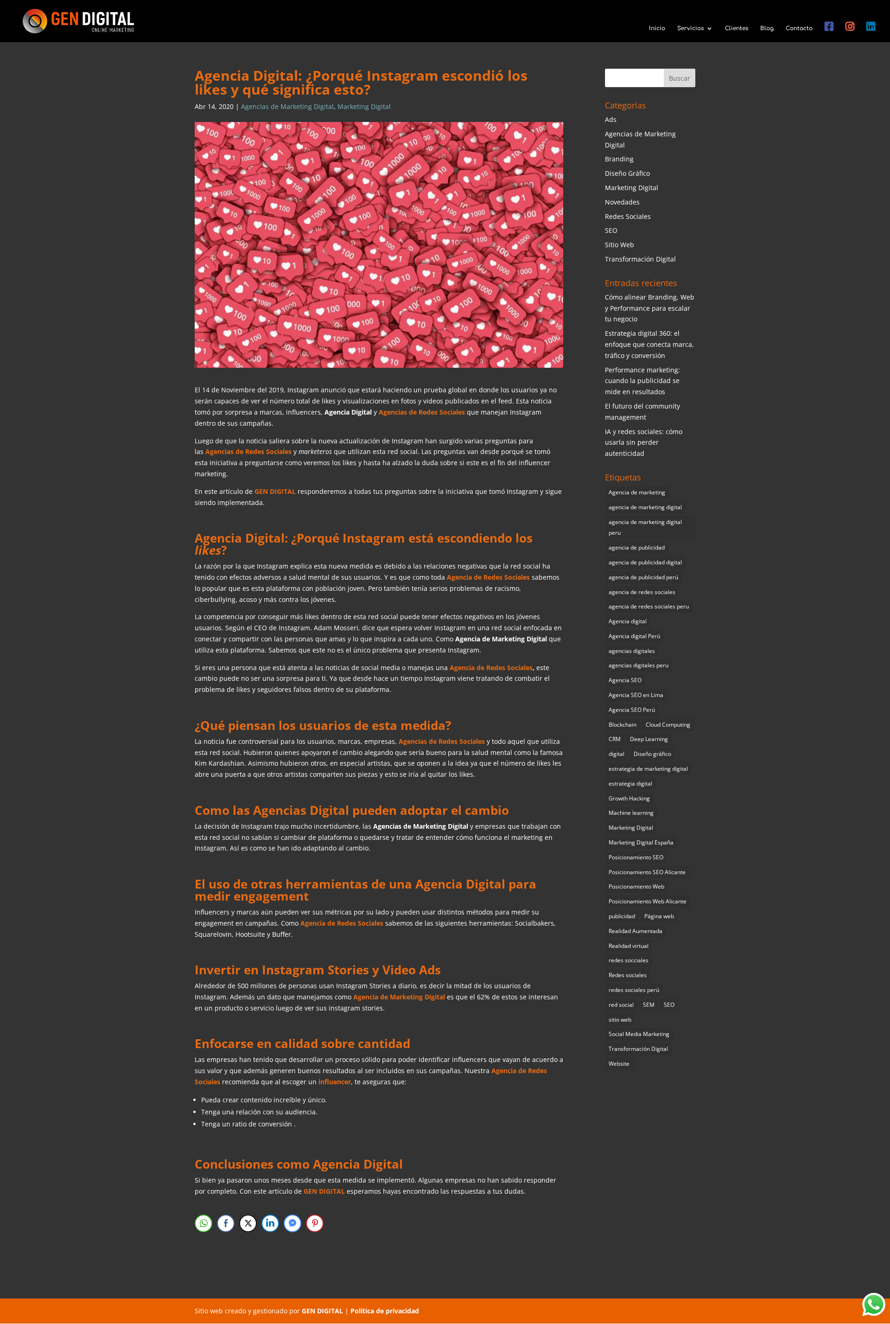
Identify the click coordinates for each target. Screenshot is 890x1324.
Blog (767, 28)
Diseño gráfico (652, 754)
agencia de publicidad (637, 547)
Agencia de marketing (637, 492)
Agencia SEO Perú (632, 710)
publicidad (622, 916)
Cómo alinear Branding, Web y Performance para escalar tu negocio (649, 308)
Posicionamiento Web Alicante (648, 901)
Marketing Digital (364, 106)
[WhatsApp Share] (203, 1223)
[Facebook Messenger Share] (292, 1223)
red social (621, 1005)
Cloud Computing (668, 725)
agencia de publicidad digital (645, 562)
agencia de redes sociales (642, 592)
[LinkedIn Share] (270, 1223)
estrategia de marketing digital (648, 769)
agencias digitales (632, 651)
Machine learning (631, 813)
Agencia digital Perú (634, 636)
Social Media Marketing (639, 1034)
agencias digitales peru (638, 665)
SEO (611, 230)
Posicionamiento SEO (636, 857)
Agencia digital (628, 621)
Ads (611, 119)
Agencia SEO (625, 680)
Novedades (622, 202)
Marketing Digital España (641, 842)
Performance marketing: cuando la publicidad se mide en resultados (642, 381)
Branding (619, 158)
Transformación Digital (640, 259)
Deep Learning (649, 739)
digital (616, 754)
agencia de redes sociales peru (649, 606)
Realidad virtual (628, 946)
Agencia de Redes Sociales (491, 667)
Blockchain (622, 725)
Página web (659, 916)
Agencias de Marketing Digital (287, 106)
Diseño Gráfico (627, 173)
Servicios (690, 28)
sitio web (620, 1019)
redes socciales (628, 960)
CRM (615, 739)
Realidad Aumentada (635, 931)
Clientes (736, 28)
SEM (649, 1005)
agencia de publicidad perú (643, 577)
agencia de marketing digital (645, 507)
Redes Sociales (628, 216)
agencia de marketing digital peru (645, 527)
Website (619, 1064)
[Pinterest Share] (315, 1223)
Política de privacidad (384, 1310)
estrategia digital (630, 783)
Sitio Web (619, 244)
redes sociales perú (634, 990)
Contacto (799, 28)
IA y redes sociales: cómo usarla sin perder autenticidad (643, 442)
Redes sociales (628, 975)
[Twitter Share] (248, 1223)
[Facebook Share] (226, 1223)
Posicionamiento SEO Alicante (647, 872)
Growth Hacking (629, 798)
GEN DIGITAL (275, 491)
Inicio (657, 28)
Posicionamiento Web (636, 886)
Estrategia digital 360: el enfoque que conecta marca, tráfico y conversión (649, 344)
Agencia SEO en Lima (636, 695)
